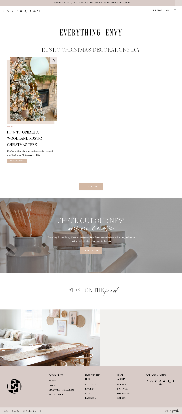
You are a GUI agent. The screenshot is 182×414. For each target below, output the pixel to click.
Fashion (121, 384)
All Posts (90, 384)
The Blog (157, 10)
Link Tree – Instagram (61, 390)
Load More (91, 187)
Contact (53, 385)
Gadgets (122, 398)
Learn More (91, 251)
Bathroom (90, 398)
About (52, 381)
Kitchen (89, 389)
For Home (122, 389)
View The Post (17, 161)
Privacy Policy (57, 395)
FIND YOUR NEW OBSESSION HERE (112, 3)
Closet (89, 394)
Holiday (11, 126)
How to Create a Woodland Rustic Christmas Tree (24, 138)
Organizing (123, 394)
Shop (168, 10)
